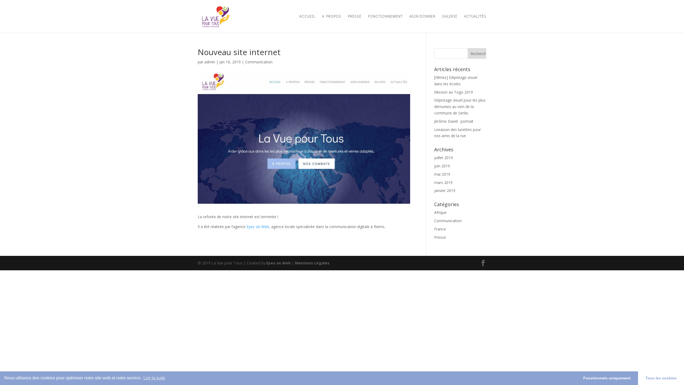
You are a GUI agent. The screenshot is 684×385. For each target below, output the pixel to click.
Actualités (475, 16)
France (440, 229)
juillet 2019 (443, 157)
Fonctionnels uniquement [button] (607, 378)
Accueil (307, 16)
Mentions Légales (312, 262)
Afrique (440, 212)
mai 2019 (442, 174)
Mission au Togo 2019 (453, 92)
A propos (331, 16)
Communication (259, 61)
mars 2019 (443, 182)
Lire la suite (154, 378)
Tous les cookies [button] (661, 378)
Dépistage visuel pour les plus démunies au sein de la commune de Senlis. (459, 107)
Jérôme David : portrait (453, 121)
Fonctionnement (385, 16)
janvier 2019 (444, 190)
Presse (355, 16)
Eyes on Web (258, 226)
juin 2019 (442, 165)
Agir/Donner (422, 16)
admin (209, 61)
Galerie (449, 16)
